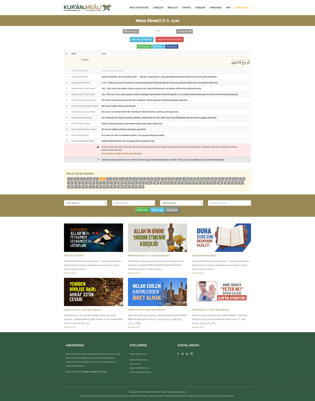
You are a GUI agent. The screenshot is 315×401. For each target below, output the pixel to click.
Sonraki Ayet (183, 31)
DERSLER (200, 7)
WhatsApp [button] (145, 46)
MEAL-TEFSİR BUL (139, 7)
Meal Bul (143, 210)
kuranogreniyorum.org (140, 372)
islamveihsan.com (138, 354)
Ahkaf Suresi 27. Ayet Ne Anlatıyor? (146, 309)
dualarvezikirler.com (139, 368)
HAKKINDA (216, 7)
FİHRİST (186, 7)
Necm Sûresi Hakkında (141, 39)
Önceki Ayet (131, 31)
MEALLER (173, 7)
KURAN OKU (242, 7)
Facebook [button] (172, 46)
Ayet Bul (173, 210)
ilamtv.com (135, 363)
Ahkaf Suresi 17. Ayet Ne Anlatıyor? (210, 309)
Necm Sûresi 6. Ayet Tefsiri (170, 39)
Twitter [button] (159, 46)
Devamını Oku (70, 273)
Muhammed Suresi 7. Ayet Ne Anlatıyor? (149, 255)
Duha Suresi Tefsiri (74, 255)
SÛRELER (158, 7)
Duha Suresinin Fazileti (204, 255)
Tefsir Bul (158, 210)
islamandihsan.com (139, 359)
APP (228, 7)
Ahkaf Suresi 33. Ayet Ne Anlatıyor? (82, 309)
